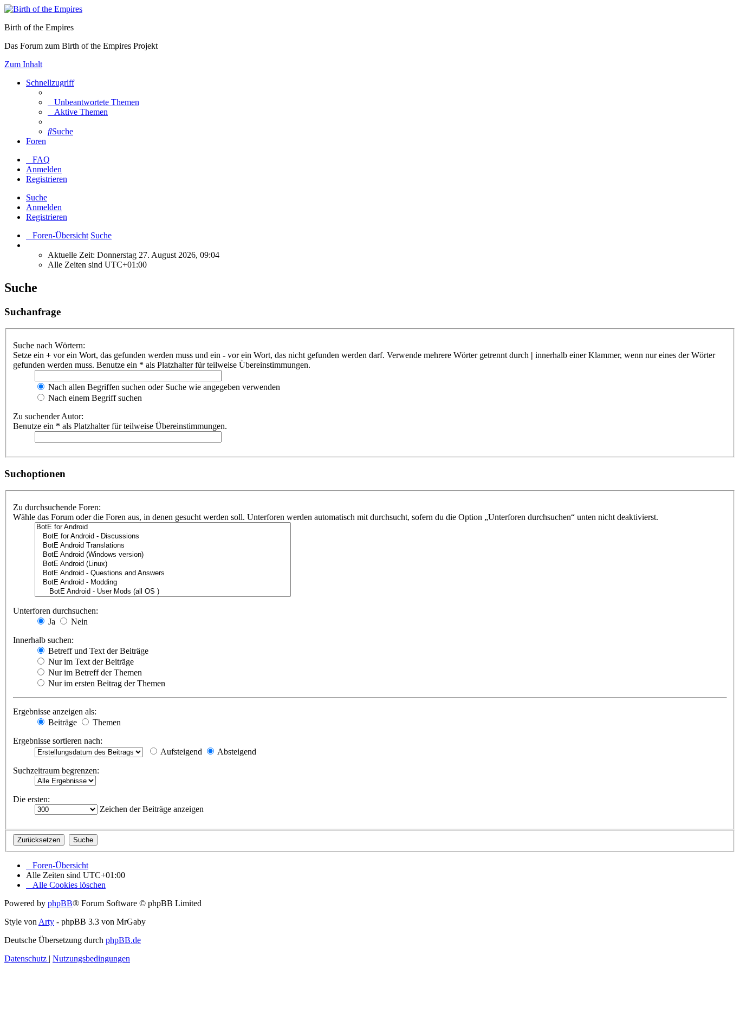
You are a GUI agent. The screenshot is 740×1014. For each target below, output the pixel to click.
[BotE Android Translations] (162, 545)
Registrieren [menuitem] (46, 179)
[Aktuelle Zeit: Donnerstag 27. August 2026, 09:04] (29, 245)
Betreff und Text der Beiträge (97, 650)
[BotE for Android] (162, 527)
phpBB (60, 903)
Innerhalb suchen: (43, 640)
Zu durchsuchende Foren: (57, 507)
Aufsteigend (180, 751)
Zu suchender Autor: (48, 416)
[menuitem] (93, 102)
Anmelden (44, 207)
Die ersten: (31, 799)
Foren (36, 141)
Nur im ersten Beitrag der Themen (105, 683)
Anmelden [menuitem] (44, 169)
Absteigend (236, 751)
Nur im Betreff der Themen (94, 672)
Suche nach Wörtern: (49, 345)
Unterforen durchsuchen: (55, 610)
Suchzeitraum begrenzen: (56, 770)
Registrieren (46, 217)
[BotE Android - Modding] (162, 582)
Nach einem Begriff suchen (94, 397)
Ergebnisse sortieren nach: (57, 740)
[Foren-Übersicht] (43, 9)
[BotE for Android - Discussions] (162, 536)
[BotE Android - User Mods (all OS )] (162, 591)
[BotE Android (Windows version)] (162, 555)
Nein (78, 621)
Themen (105, 722)
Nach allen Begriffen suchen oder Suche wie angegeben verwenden (163, 387)
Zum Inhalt (23, 64)
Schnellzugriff (50, 82)
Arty (46, 921)
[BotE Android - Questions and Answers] (162, 573)
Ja (50, 621)
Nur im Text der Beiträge (90, 661)
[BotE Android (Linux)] (162, 564)
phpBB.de (123, 940)
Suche (36, 197)
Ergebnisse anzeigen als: (54, 711)
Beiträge (61, 722)
